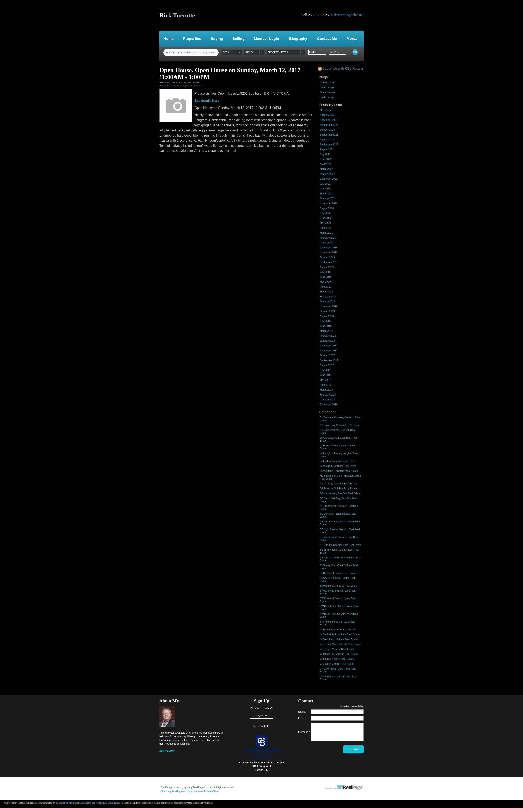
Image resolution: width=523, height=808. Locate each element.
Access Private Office (207, 791)
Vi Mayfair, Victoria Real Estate (337, 663)
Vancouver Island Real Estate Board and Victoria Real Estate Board (89, 803)
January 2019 (327, 301)
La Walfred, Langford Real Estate (338, 466)
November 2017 (329, 350)
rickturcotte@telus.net (347, 15)
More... (352, 39)
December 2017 (329, 345)
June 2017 (326, 375)
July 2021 (325, 183)
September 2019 (329, 262)
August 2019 (327, 267)
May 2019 (325, 281)
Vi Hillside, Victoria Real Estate (337, 649)
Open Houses (327, 92)
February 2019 (328, 296)
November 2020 (329, 203)
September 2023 (329, 134)
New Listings (327, 87)
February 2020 (328, 237)
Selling (238, 39)
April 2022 (325, 164)
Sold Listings (327, 97)
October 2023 (327, 129)
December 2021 (329, 178)
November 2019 (329, 252)
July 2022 (325, 154)
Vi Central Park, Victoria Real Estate (340, 634)
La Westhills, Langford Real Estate (339, 471)
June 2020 (326, 218)
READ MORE (166, 751)
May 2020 (325, 223)
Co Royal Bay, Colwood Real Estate (340, 425)
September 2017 (329, 360)
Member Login (266, 39)
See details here (206, 100)
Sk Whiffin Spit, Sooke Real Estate (339, 585)
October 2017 (327, 355)
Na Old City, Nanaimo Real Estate (338, 483)
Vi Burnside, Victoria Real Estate (338, 629)
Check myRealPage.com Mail (176, 791)
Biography (298, 39)
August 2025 (327, 115)
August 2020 (327, 208)
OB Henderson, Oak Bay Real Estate (340, 493)
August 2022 (327, 149)
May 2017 (325, 380)
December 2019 (329, 247)
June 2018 (326, 326)
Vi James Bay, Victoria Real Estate (339, 654)
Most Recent (327, 110)
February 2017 (328, 394)
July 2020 (325, 213)
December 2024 (329, 120)
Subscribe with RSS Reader (342, 68)
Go (355, 52)
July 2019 (325, 272)
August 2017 (327, 365)
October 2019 (327, 257)
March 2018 (326, 330)
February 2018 (328, 335)
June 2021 (326, 188)
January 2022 (327, 174)
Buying (217, 39)
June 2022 (326, 159)
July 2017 (325, 370)
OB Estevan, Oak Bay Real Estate (338, 488)
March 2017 (326, 389)
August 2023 (327, 139)
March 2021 (326, 193)
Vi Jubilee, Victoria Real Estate (337, 659)
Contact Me (327, 39)
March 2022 (326, 169)
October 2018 (327, 311)
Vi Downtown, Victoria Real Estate (339, 639)
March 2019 (326, 291)
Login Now (261, 715)
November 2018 (329, 306)
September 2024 (329, 124)
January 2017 (327, 399)
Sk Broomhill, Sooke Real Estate (338, 573)
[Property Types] (286, 52)
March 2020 (326, 232)
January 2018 (327, 340)
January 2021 (327, 198)
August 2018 (327, 316)
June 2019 (326, 277)
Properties (192, 39)
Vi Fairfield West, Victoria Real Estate (340, 644)
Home (168, 39)
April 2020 (325, 227)
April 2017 (325, 384)
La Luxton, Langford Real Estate (337, 461)
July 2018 (325, 321)
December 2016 (329, 404)
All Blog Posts (327, 82)
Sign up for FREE (261, 726)
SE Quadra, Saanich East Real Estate (340, 545)
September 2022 (329, 144)
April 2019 (325, 286)
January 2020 (327, 242)
